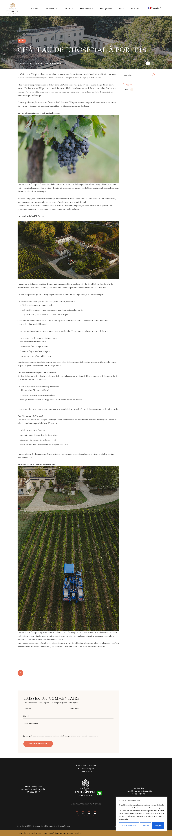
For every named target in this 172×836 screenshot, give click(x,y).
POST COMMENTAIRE (38, 744)
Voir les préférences (129, 826)
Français (155, 7)
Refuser (146, 826)
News (21, 41)
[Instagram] (83, 813)
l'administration (40, 64)
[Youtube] (95, 813)
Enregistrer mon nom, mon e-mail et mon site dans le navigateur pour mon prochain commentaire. (62, 736)
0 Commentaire (59, 64)
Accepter (158, 826)
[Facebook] (77, 813)
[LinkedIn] (89, 813)
